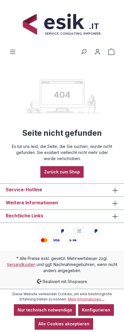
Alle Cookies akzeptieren (63, 323)
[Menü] (13, 52)
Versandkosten (21, 264)
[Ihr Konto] (97, 52)
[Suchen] (84, 52)
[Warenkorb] (111, 52)
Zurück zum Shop (62, 171)
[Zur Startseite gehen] (62, 24)
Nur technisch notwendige (45, 309)
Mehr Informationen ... (86, 299)
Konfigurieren (96, 309)
